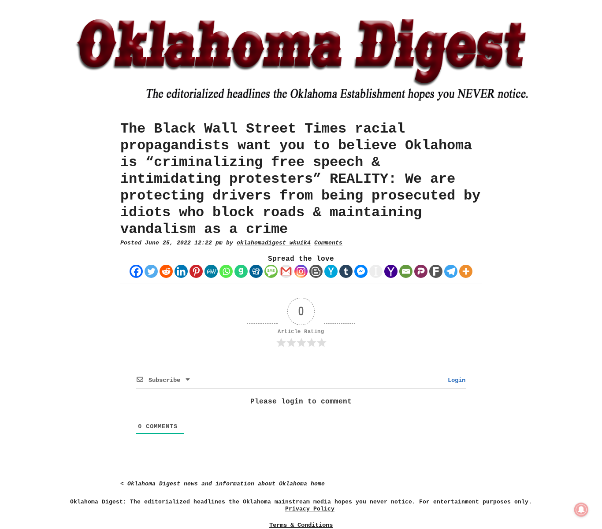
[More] (465, 271)
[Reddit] (166, 271)
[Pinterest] (196, 271)
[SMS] (271, 271)
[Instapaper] (376, 271)
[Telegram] (450, 271)
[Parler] (420, 271)
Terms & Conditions (301, 525)
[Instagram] (301, 271)
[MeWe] (211, 271)
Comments (328, 243)
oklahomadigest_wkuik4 (274, 243)
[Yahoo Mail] (391, 271)
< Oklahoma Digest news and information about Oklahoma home (222, 484)
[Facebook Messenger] (361, 271)
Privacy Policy (309, 509)
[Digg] (256, 271)
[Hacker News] (331, 271)
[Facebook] (136, 271)
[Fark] (435, 271)
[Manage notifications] (581, 510)
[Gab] (241, 271)
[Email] (405, 271)
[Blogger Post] (316, 271)
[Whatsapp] (226, 271)
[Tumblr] (346, 271)
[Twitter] (151, 271)
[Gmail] (286, 271)
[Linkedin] (181, 271)
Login (454, 380)
